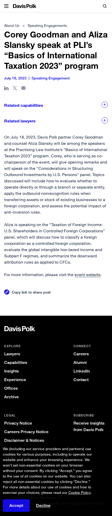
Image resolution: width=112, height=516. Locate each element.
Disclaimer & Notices (24, 440)
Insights (11, 371)
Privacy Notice (18, 423)
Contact (81, 379)
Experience (15, 379)
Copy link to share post (31, 292)
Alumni (80, 362)
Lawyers (12, 353)
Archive (11, 396)
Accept (16, 505)
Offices (11, 388)
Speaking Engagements (47, 25)
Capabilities (15, 362)
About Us (11, 25)
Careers (81, 353)
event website (87, 274)
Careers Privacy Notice (26, 431)
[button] (6, 6)
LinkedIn (81, 371)
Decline (43, 505)
